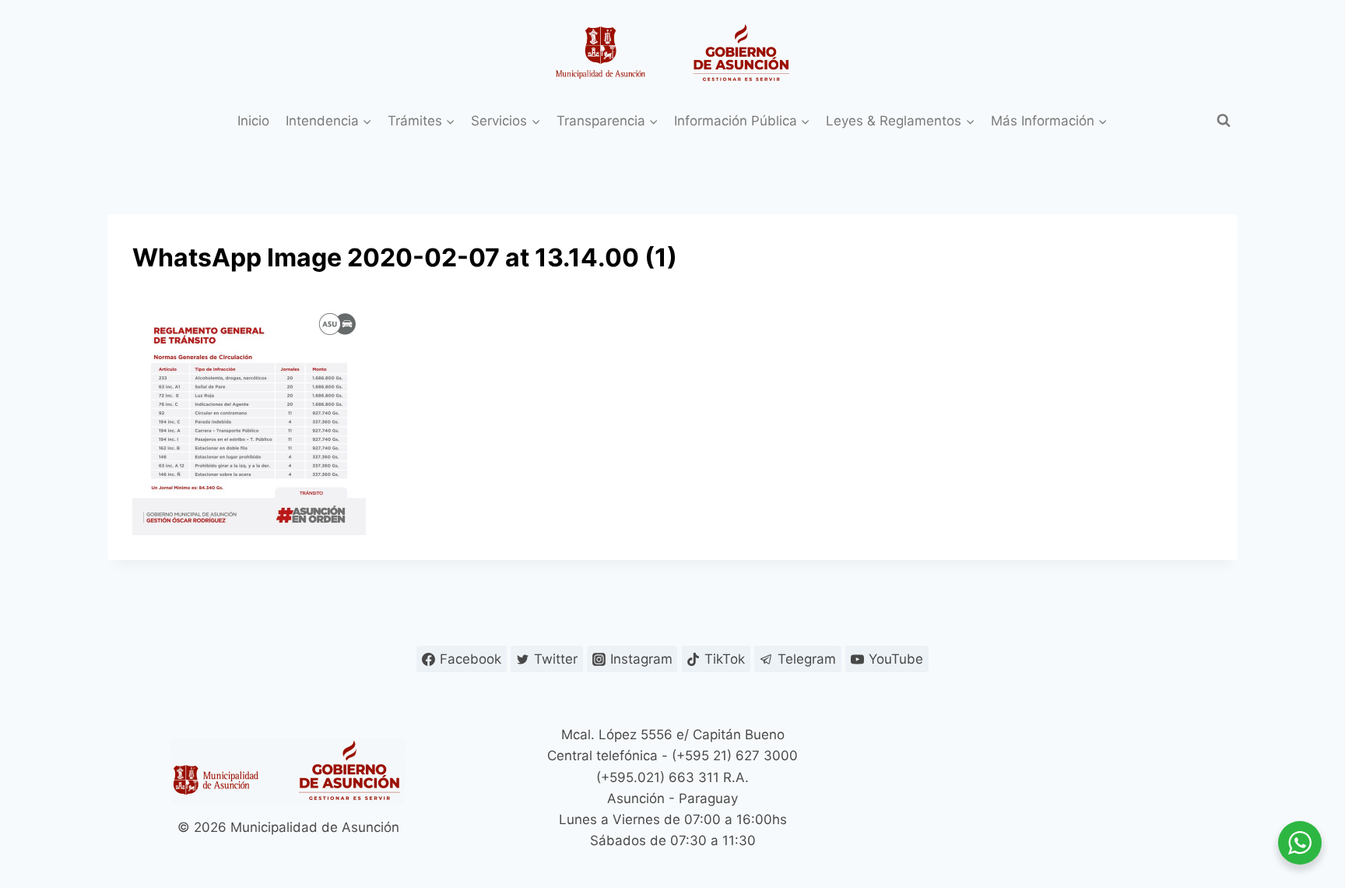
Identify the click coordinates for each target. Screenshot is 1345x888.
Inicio (253, 121)
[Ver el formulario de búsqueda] (1224, 121)
